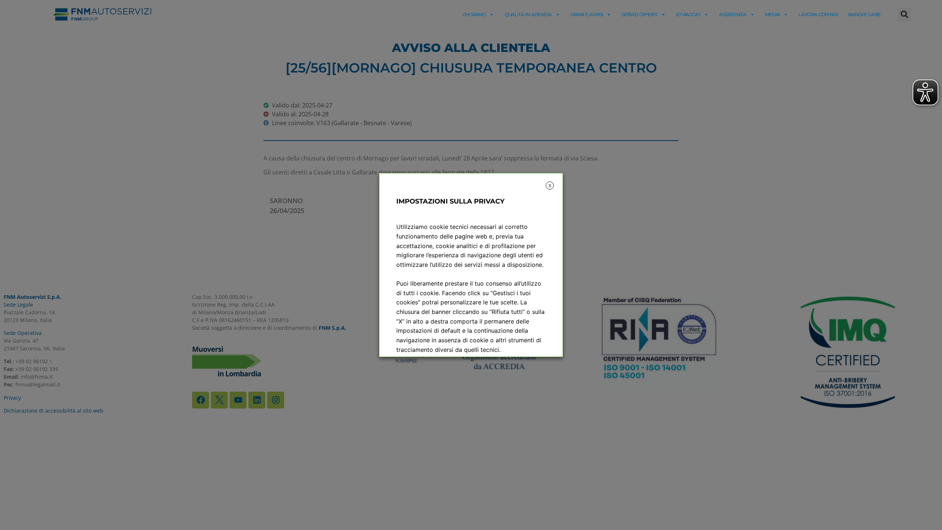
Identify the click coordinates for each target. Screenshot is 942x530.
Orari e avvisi (586, 14)
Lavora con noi (818, 14)
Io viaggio (688, 14)
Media (772, 14)
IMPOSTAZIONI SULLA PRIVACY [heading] (450, 201)
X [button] (550, 186)
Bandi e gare (864, 14)
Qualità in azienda (528, 14)
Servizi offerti (639, 14)
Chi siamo (474, 14)
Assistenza (732, 14)
